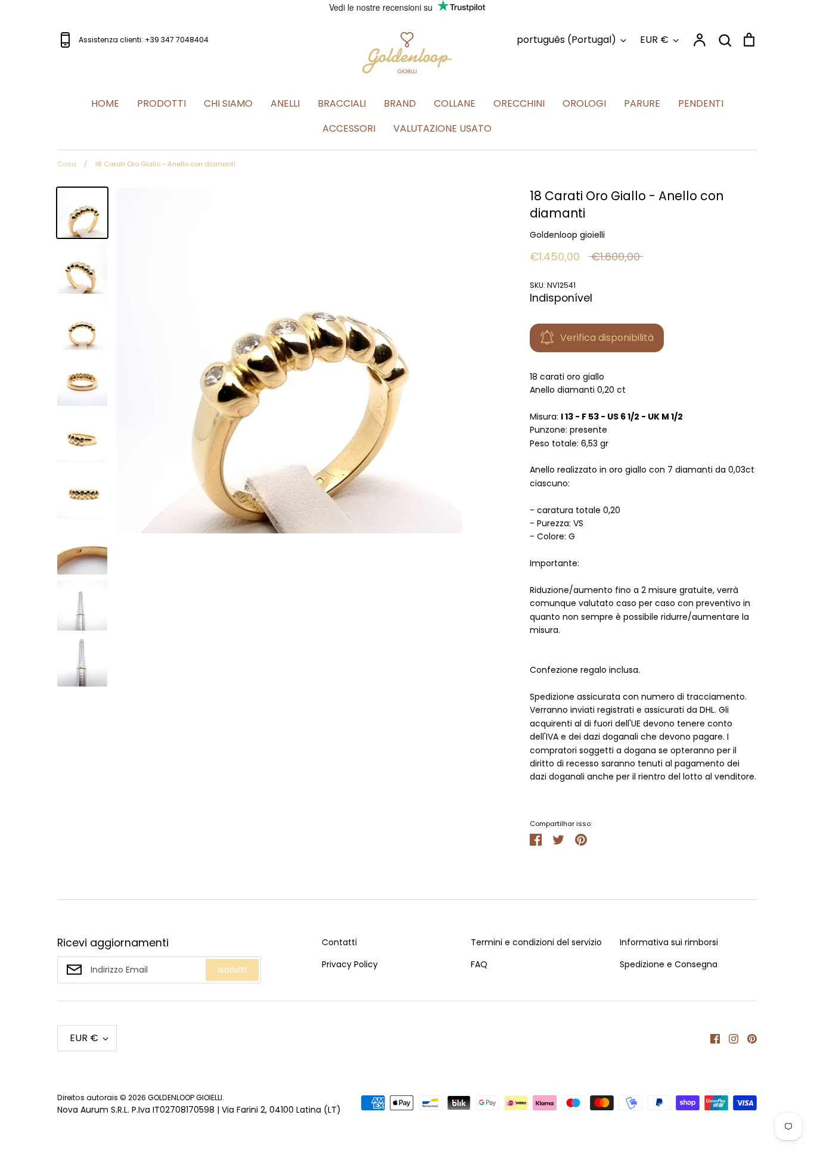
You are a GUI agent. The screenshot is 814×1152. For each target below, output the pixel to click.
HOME (105, 103)
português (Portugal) (566, 39)
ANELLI (285, 103)
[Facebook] (710, 1038)
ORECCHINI (519, 103)
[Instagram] (729, 1038)
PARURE (642, 103)
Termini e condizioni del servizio (536, 942)
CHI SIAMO (228, 103)
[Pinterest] (747, 1038)
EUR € (654, 39)
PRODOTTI (161, 103)
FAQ (479, 964)
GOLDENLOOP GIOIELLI (185, 1097)
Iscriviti (232, 970)
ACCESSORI (348, 128)
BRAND (400, 103)
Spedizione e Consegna (668, 964)
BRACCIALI (342, 103)
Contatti (339, 942)
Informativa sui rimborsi (669, 942)
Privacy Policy (350, 964)
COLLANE (455, 103)
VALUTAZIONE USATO (442, 128)
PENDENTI (700, 103)
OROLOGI (584, 103)
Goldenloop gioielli (567, 235)
